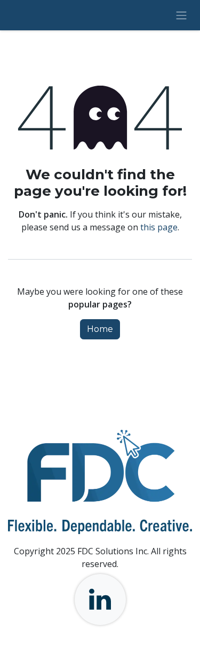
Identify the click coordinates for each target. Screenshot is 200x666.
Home (100, 329)
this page (159, 227)
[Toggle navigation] (181, 15)
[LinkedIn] (100, 599)
